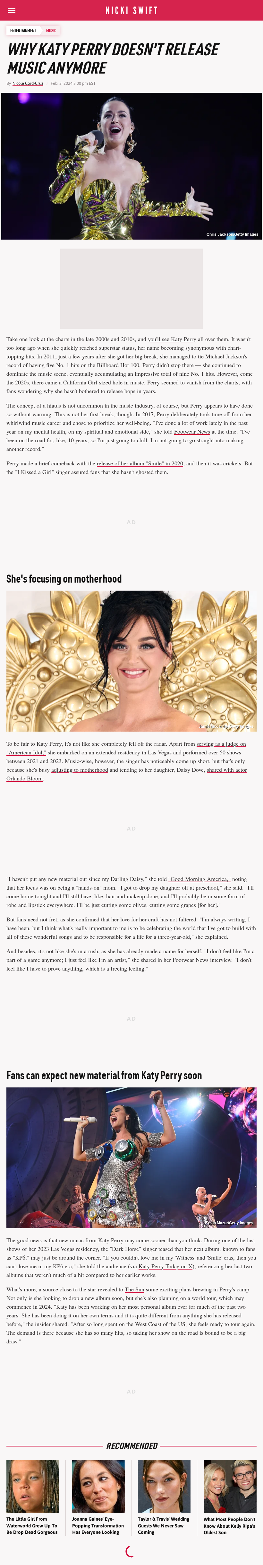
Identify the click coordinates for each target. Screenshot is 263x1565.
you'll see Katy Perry (172, 339)
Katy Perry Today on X (165, 1266)
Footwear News (192, 431)
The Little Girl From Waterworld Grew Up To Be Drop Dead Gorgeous (31, 1525)
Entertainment (23, 30)
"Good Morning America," (199, 879)
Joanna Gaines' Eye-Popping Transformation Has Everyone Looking (98, 1525)
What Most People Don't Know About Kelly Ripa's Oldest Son (229, 1526)
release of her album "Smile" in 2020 (140, 463)
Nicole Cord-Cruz (28, 83)
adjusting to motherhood (79, 769)
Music (51, 30)
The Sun (134, 1289)
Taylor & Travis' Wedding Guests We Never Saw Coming (163, 1525)
